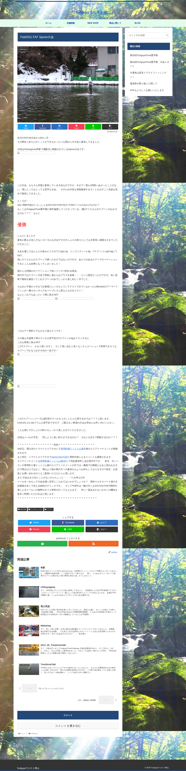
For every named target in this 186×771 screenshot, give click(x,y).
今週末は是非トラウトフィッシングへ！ (148, 74)
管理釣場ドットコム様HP (53, 461)
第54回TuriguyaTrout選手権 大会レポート (149, 64)
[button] (167, 35)
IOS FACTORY (61, 457)
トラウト (49, 509)
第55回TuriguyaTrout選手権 (144, 55)
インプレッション (36, 509)
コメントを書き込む (68, 725)
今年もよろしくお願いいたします (147, 90)
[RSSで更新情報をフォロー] (93, 543)
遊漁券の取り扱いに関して (143, 83)
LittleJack (23, 509)
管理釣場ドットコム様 (72, 448)
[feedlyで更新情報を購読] (42, 543)
